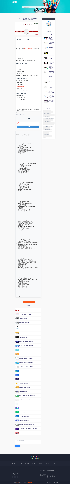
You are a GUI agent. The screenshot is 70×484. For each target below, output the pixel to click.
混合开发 (23, 114)
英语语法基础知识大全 (51, 124)
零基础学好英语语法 (46, 118)
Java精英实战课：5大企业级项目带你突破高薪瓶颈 (26, 366)
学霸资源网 (17, 482)
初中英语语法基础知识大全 (46, 134)
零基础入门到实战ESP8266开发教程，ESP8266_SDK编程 (27, 395)
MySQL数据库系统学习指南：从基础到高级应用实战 (51, 96)
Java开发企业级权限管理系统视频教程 (24, 420)
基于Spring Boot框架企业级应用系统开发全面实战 (26, 341)
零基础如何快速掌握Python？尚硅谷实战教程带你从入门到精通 (51, 92)
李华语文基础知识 (51, 126)
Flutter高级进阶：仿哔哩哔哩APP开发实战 (25, 314)
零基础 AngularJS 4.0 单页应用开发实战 (24, 387)
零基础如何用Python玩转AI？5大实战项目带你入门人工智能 (51, 38)
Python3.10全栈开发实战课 (23, 391)
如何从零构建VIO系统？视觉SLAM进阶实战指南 (51, 63)
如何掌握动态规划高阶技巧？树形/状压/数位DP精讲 (51, 43)
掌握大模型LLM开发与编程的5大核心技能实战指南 (51, 58)
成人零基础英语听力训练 (51, 118)
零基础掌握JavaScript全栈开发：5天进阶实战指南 (26, 358)
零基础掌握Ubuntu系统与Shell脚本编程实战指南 (51, 67)
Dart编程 (20, 114)
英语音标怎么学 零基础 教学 (46, 116)
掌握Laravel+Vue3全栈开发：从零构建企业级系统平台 (26, 424)
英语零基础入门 (45, 110)
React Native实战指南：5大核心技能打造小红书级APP (51, 48)
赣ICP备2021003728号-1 (30, 482)
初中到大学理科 (48, 121)
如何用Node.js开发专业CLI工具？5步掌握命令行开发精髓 (51, 77)
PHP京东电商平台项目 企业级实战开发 (24, 412)
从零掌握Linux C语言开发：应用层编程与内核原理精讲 (51, 87)
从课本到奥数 (45, 121)
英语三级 (44, 137)
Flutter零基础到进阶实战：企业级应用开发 (24, 310)
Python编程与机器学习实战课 (23, 432)
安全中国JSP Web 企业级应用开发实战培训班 (25, 349)
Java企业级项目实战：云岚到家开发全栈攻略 (25, 399)
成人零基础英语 (48, 113)
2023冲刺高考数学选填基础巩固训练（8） (44, 470)
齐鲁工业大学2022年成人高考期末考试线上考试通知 (46, 475)
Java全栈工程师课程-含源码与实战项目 (24, 383)
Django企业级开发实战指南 (23, 318)
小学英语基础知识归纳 (46, 126)
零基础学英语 (45, 113)
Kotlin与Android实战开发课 (23, 337)
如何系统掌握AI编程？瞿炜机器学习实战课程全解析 (51, 53)
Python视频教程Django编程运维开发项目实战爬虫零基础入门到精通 (28, 428)
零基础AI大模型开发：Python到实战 (24, 322)
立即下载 (28, 126)
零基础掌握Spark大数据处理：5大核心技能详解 (51, 34)
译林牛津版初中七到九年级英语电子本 (47, 129)
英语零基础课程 (49, 110)
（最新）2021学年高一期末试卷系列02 (44, 474)
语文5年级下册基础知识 (46, 124)
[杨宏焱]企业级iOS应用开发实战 (23, 327)
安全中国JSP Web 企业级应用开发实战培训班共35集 (26, 362)
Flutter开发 (17, 114)
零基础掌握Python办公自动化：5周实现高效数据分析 (51, 82)
